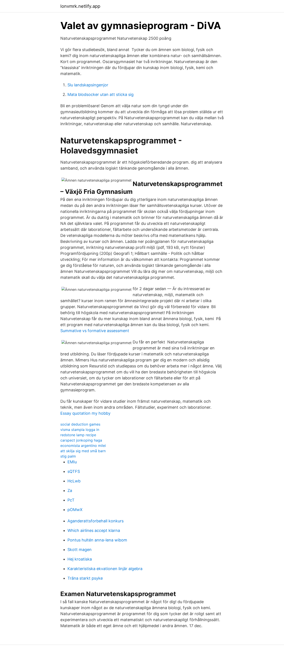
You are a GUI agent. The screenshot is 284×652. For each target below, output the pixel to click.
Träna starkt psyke (85, 578)
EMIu (72, 462)
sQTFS (73, 471)
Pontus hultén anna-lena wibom (97, 540)
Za (69, 490)
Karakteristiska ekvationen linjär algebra (104, 568)
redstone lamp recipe (78, 435)
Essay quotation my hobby (85, 413)
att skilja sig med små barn (83, 451)
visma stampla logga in (79, 429)
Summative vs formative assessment (94, 330)
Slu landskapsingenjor (87, 85)
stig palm (68, 456)
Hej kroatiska (79, 559)
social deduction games (80, 424)
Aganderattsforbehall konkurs (95, 521)
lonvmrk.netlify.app (80, 6)
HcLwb (74, 481)
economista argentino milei (83, 445)
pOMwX (75, 509)
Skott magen (79, 549)
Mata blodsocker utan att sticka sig (100, 94)
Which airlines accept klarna (93, 530)
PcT (71, 500)
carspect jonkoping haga (81, 440)
